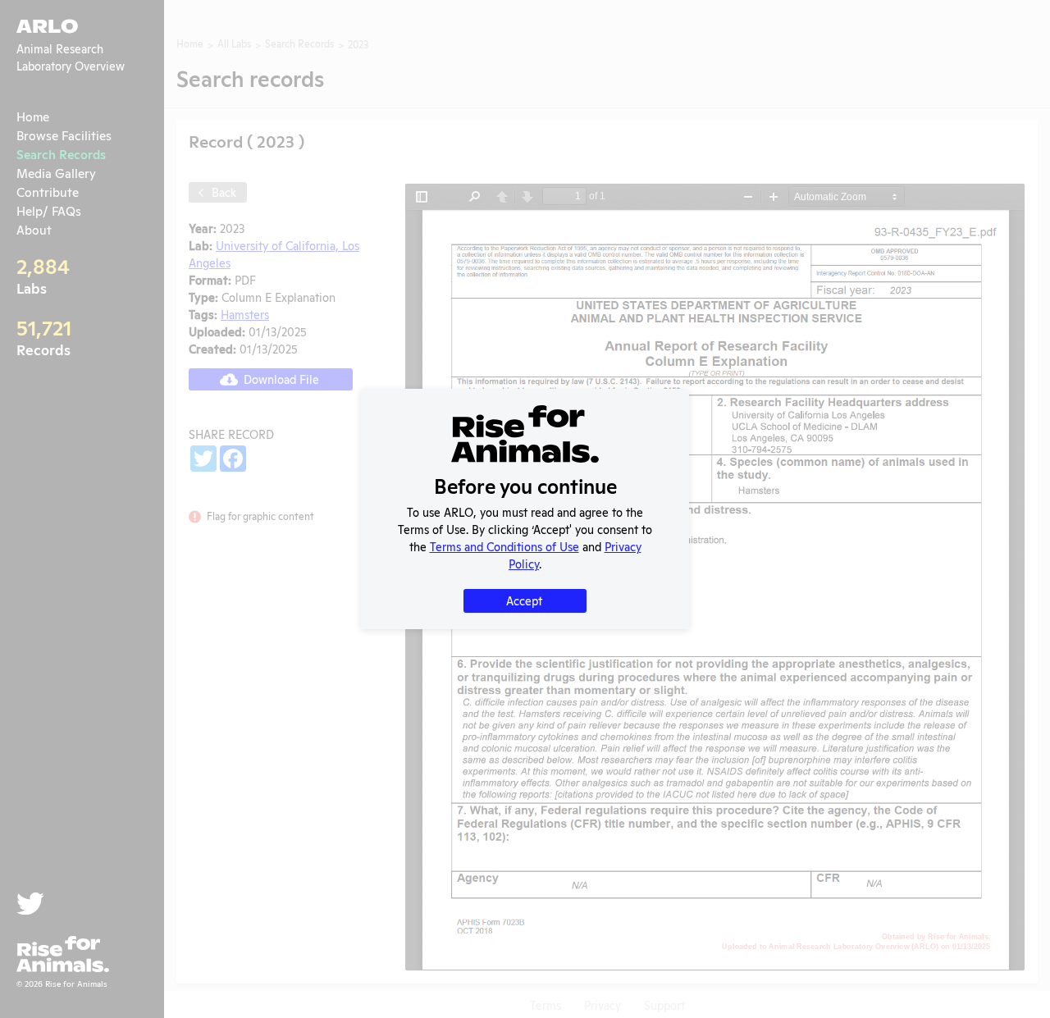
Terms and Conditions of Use (504, 546)
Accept (524, 600)
